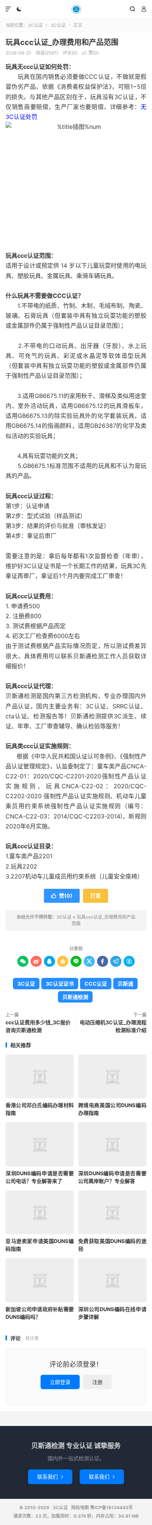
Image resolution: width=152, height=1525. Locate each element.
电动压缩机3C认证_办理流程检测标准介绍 (113, 1026)
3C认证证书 (60, 983)
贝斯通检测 (75, 997)
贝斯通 (125, 983)
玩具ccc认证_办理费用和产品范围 (62, 42)
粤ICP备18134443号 (111, 1507)
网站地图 (80, 1507)
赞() (90, 53)
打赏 (95, 895)
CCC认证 (95, 983)
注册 (97, 1382)
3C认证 (75, 9)
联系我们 (50, 1476)
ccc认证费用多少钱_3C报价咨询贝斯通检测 (38, 1026)
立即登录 (60, 1382)
